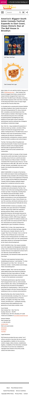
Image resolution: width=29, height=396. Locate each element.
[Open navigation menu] (2, 12)
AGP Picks (3, 2)
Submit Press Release (9, 390)
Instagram (4, 327)
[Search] (20, 12)
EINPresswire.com (9, 92)
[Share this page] (27, 12)
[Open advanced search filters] (23, 12)
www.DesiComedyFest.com (21, 315)
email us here (4, 324)
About (8, 387)
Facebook (3, 329)
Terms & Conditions (21, 390)
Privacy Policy (18, 393)
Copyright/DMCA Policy (7, 393)
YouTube (3, 331)
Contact (26, 393)
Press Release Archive (16, 387)
